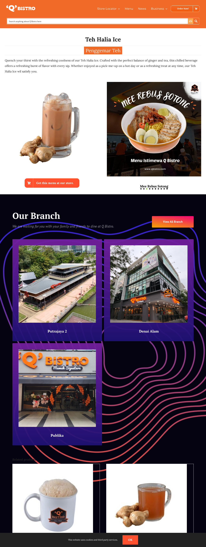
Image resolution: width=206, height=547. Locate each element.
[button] (141, 188)
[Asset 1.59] (20, 6)
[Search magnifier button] (196, 21)
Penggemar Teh (103, 50)
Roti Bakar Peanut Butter (154, 186)
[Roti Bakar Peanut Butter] (154, 84)
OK (130, 540)
